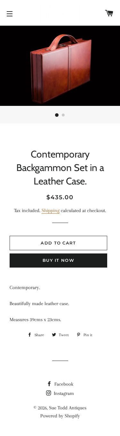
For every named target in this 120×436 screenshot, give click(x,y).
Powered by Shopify (60, 416)
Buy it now (58, 260)
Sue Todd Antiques (67, 408)
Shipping (51, 210)
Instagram (63, 393)
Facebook (63, 384)
